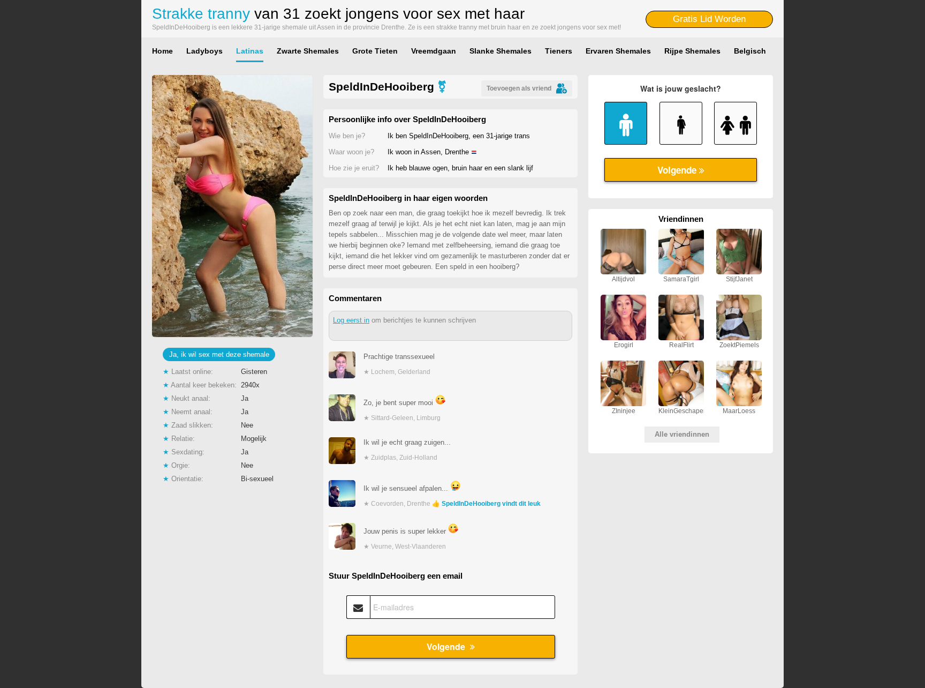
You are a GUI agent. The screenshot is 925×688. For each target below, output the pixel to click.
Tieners (558, 51)
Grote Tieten (375, 51)
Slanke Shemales (500, 51)
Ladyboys (204, 51)
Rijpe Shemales (692, 51)
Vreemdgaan (433, 51)
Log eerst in (351, 320)
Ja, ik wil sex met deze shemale (219, 354)
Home (162, 51)
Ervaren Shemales (618, 51)
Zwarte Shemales (308, 51)
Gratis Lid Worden (709, 19)
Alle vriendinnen (682, 434)
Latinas (249, 51)
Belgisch (750, 51)
